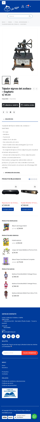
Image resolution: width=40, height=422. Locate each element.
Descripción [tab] (9, 119)
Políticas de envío (7, 383)
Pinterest (10, 112)
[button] (4, 2)
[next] (36, 88)
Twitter (7, 112)
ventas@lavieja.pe (9, 332)
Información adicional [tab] (12, 172)
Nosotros (5, 368)
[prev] (33, 88)
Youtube (9, 336)
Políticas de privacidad (9, 385)
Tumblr (14, 112)
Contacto (5, 374)
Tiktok (18, 336)
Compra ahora (28, 105)
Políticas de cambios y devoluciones (13, 381)
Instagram (13, 336)
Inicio (3, 365)
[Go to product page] (10, 192)
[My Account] (22, 6)
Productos (5, 372)
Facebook (3, 112)
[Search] (29, 16)
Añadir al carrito (11, 105)
